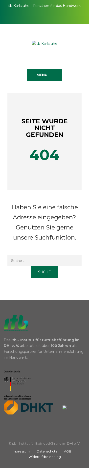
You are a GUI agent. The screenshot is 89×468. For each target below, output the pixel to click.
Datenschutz (47, 451)
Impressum (21, 451)
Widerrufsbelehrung (44, 457)
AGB (67, 451)
